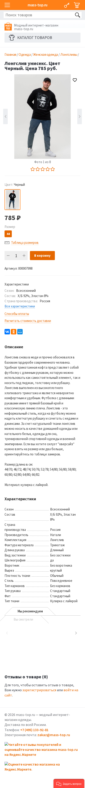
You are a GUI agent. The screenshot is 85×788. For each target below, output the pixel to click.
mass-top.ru (37, 4)
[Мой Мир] (20, 331)
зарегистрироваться (39, 690)
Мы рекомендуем (30, 611)
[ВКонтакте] (7, 331)
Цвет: (15, 184)
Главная (10, 54)
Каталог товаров (34, 37)
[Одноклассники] (13, 331)
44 (8, 234)
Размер (10, 227)
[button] (68, 783)
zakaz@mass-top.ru (53, 734)
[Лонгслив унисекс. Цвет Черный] (12, 199)
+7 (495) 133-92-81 (34, 730)
